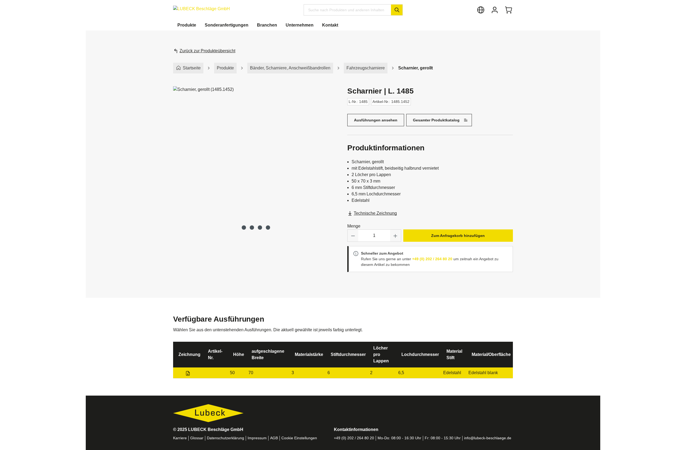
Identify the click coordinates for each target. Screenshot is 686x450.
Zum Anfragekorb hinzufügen (458, 235)
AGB (274, 438)
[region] (256, 158)
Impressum (257, 438)
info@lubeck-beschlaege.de (487, 438)
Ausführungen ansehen (375, 120)
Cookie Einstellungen (299, 438)
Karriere (180, 438)
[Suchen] (396, 10)
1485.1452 (215, 372)
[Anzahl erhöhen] (395, 235)
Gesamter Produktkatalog (436, 120)
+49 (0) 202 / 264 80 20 (432, 259)
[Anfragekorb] (508, 10)
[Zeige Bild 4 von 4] (268, 227)
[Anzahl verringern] (353, 235)
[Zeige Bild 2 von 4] (252, 227)
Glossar (196, 438)
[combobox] (347, 10)
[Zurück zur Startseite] (201, 8)
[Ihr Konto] (494, 10)
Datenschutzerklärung (225, 438)
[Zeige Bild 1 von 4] (244, 227)
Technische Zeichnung (375, 213)
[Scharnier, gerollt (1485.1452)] (255, 153)
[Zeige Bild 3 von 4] (260, 227)
